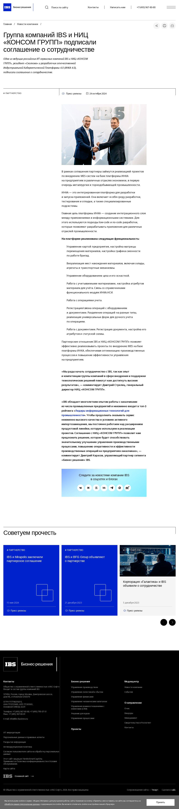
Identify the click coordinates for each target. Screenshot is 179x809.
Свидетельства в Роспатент (137, 722)
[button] (163, 622)
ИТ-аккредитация (11, 732)
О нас (127, 708)
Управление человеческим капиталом (89, 701)
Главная (7, 24)
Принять (160, 802)
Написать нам (117, 7)
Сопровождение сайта (137, 789)
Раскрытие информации (14, 742)
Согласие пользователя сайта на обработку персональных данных (31, 752)
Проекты (76, 729)
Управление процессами (82, 718)
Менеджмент (130, 718)
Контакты (93, 7)
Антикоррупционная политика (17, 746)
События (128, 692)
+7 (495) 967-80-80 (146, 7)
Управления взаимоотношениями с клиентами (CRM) (87, 707)
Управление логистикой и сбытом (87, 692)
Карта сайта (9, 768)
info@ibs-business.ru (19, 718)
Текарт (155, 789)
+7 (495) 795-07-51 (38, 711)
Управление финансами (82, 696)
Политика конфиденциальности (32, 761)
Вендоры (128, 713)
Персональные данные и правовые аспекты (23, 737)
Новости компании (27, 24)
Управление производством (84, 687)
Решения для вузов (80, 713)
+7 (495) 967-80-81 (17, 714)
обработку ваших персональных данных (22, 804)
